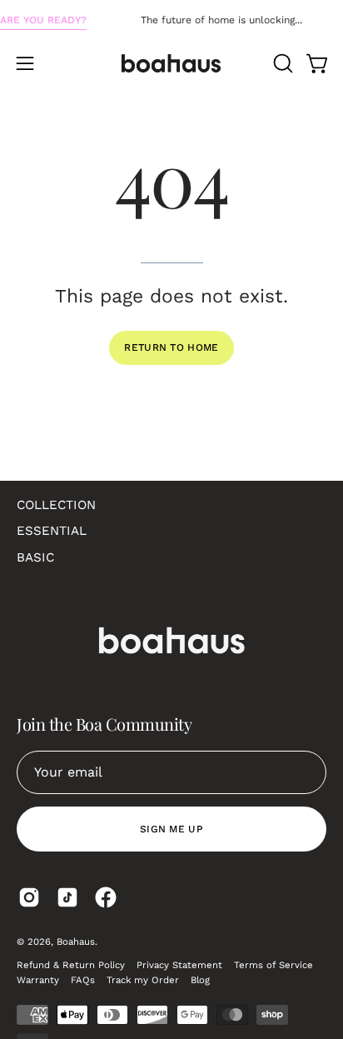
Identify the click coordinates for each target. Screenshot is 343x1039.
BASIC (35, 557)
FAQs (83, 980)
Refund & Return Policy (71, 965)
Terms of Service (273, 965)
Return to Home (171, 347)
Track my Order (143, 980)
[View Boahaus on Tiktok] (67, 897)
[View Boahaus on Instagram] (29, 897)
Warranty (38, 980)
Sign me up (171, 829)
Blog (200, 980)
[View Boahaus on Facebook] (105, 897)
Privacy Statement (179, 965)
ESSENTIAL (52, 530)
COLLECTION (56, 504)
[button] (281, 63)
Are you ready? (43, 20)
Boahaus (76, 941)
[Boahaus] (171, 63)
